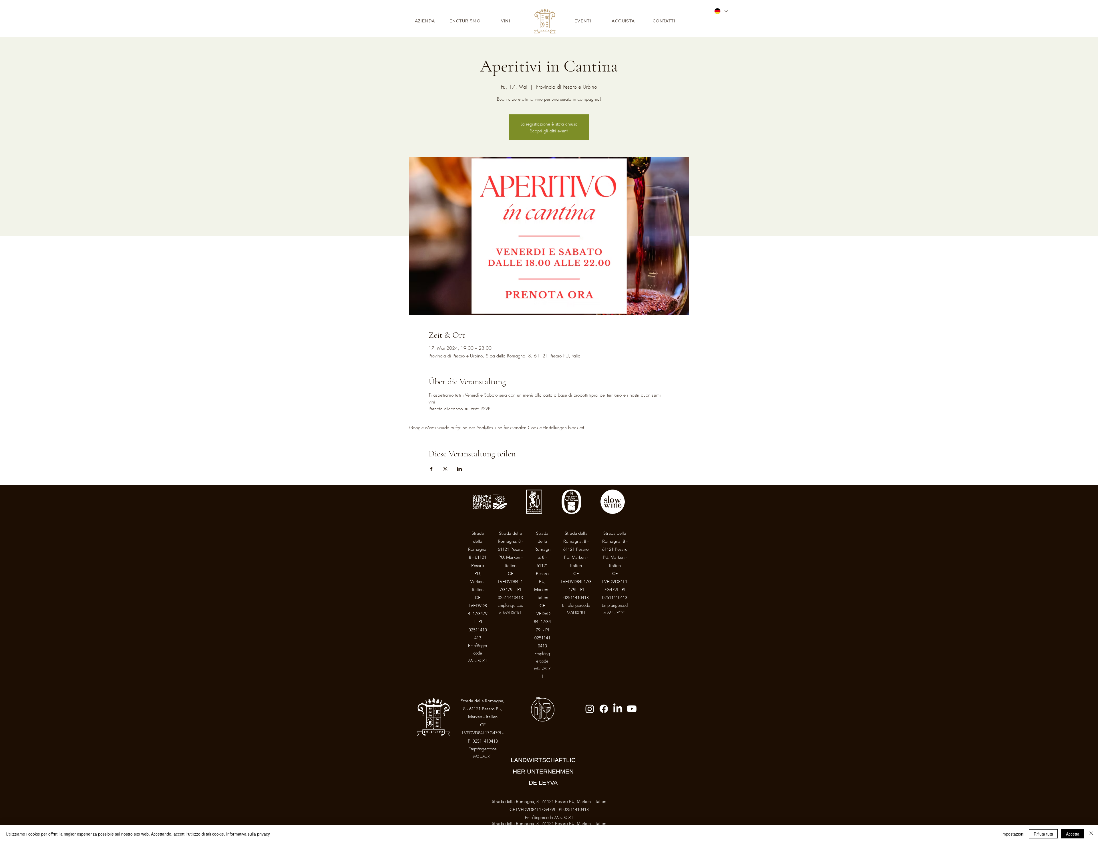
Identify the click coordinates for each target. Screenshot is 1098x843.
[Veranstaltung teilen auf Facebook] (431, 469)
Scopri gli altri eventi (549, 131)
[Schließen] (1091, 833)
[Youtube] (631, 708)
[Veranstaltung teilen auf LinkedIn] (459, 469)
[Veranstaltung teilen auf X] (445, 469)
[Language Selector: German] (721, 11)
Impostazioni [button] (1012, 834)
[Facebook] (603, 708)
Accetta (1072, 834)
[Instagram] (589, 708)
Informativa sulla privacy (248, 834)
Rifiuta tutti (1043, 834)
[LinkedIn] (617, 708)
